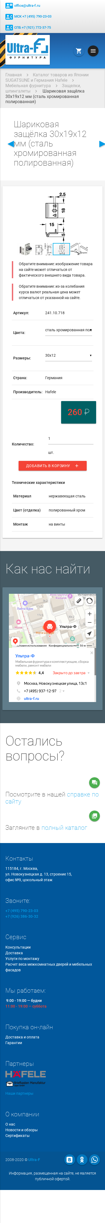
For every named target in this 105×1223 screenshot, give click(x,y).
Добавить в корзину (52, 465)
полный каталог (64, 827)
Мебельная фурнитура (28, 85)
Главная (13, 74)
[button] (88, 197)
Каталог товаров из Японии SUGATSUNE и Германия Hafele (47, 77)
